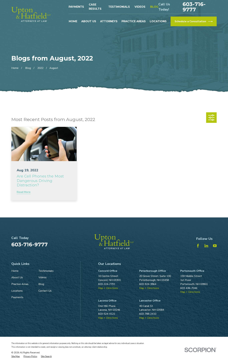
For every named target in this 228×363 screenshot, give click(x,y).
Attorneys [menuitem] (109, 21)
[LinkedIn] (206, 246)
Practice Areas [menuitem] (134, 21)
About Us (17, 277)
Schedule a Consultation (190, 21)
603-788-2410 (147, 314)
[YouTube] (215, 246)
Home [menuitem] (73, 21)
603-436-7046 (188, 288)
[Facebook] (198, 246)
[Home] (31, 14)
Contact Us (45, 291)
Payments (76, 6)
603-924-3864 (147, 284)
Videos (140, 6)
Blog (154, 6)
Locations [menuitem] (158, 21)
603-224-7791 (106, 284)
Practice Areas (20, 284)
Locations (17, 291)
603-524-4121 (106, 314)
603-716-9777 (194, 7)
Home (15, 271)
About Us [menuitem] (88, 21)
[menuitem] (15, 356)
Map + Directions (108, 288)
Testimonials (119, 6)
